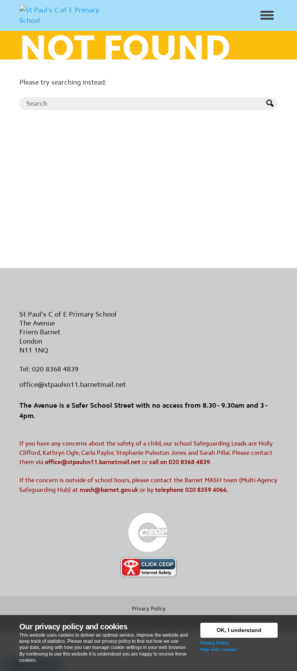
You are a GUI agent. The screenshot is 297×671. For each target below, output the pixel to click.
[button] (267, 15)
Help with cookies (218, 649)
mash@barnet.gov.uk (109, 489)
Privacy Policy (214, 642)
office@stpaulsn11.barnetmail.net (72, 384)
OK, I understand (239, 630)
